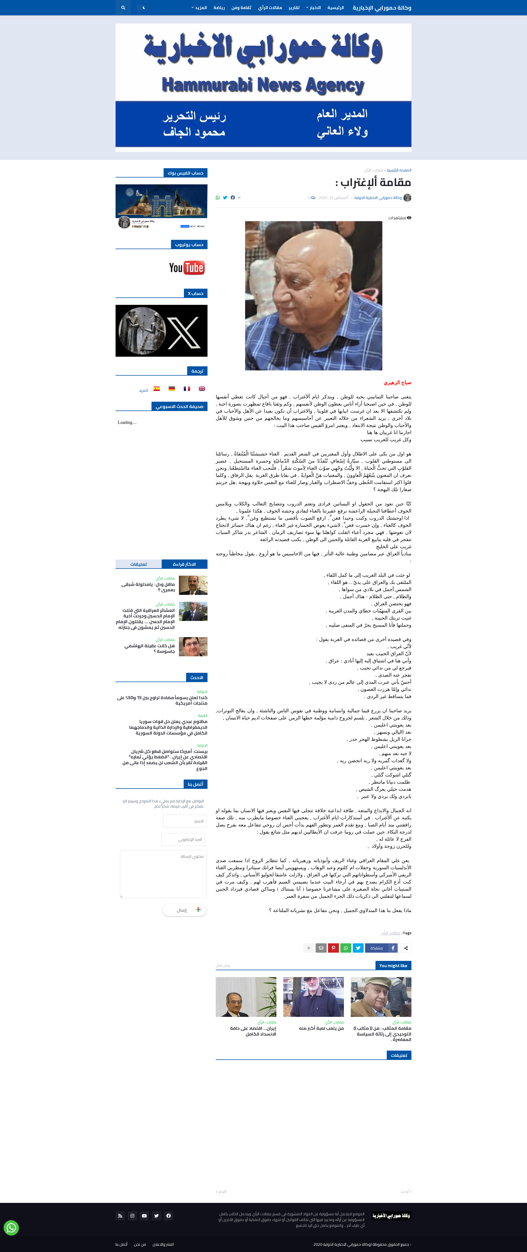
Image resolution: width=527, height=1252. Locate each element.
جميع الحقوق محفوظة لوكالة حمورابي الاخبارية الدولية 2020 (361, 1244)
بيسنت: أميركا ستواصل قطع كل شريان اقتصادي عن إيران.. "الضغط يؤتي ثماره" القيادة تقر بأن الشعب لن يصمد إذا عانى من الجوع (165, 760)
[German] (170, 390)
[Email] (321, 948)
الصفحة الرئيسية (399, 170)
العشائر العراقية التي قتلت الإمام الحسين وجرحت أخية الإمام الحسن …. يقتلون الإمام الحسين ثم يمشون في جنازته (145, 618)
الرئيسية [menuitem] (335, 8)
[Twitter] (225, 197)
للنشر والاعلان (163, 1244)
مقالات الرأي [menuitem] (270, 8)
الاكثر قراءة (184, 564)
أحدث (405, 1192)
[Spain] (155, 390)
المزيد (143, 390)
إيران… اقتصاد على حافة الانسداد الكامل (253, 1031)
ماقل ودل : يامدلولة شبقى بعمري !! (148, 587)
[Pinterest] (333, 948)
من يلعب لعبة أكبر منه (321, 1028)
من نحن (140, 1244)
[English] (200, 390)
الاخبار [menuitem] (315, 8)
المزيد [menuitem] (201, 8)
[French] (185, 390)
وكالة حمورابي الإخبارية (382, 7)
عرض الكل (223, 965)
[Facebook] (233, 197)
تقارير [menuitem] (294, 8)
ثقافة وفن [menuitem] (241, 8)
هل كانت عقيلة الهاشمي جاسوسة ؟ (149, 648)
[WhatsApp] (218, 197)
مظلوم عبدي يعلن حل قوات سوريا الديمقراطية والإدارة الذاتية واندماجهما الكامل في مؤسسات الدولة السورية (168, 727)
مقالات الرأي (373, 170)
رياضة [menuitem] (219, 8)
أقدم (222, 1192)
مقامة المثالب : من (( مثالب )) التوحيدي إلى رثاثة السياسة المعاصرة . (382, 1033)
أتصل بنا (121, 1244)
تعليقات (138, 564)
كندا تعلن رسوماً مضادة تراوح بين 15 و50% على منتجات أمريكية (162, 700)
